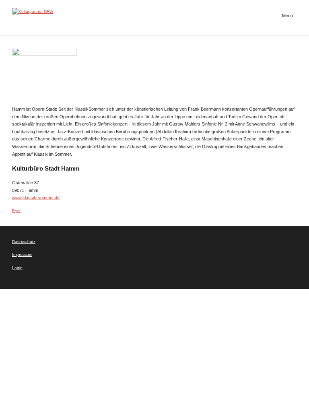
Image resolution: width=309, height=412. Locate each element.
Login (17, 268)
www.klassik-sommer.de (36, 197)
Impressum (22, 254)
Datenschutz (23, 241)
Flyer (16, 211)
